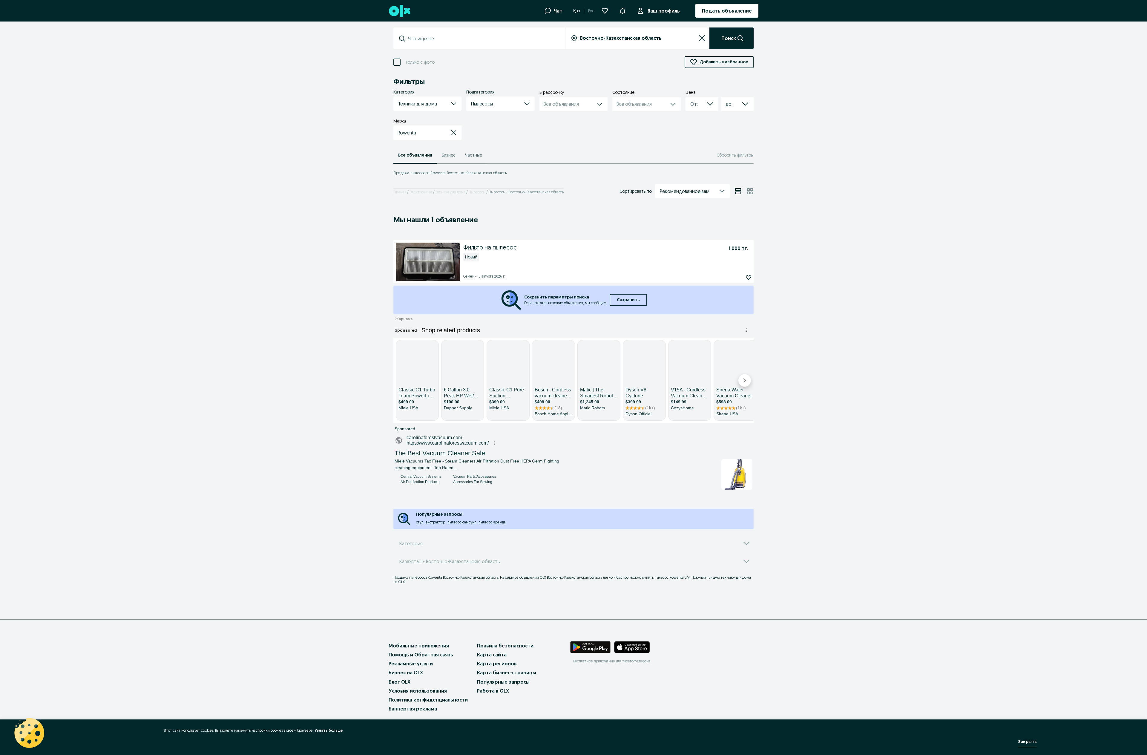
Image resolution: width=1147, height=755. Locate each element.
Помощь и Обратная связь (421, 655)
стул (419, 522)
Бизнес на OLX (406, 673)
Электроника (421, 192)
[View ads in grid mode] (750, 191)
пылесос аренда (492, 522)
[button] (622, 10)
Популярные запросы (503, 682)
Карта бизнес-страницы (506, 673)
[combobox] (483, 38)
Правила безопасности (505, 646)
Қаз (576, 10)
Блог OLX (399, 682)
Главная (399, 192)
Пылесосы (477, 192)
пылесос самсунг (461, 522)
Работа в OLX (493, 691)
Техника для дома (450, 192)
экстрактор (435, 522)
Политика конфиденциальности (428, 700)
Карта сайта (492, 655)
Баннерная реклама (413, 709)
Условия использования (418, 691)
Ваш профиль (664, 11)
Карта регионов (497, 664)
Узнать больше (329, 730)
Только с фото (420, 62)
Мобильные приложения (419, 646)
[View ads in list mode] (738, 191)
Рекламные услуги (411, 664)
